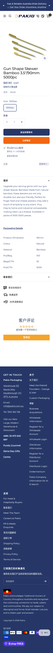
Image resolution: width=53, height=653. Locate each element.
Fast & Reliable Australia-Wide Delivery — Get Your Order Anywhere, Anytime (26, 5)
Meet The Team (11, 513)
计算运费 (13, 87)
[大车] (48, 16)
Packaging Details (13, 228)
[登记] (45, 581)
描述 (5, 180)
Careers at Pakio (12, 518)
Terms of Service (11, 559)
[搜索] (10, 16)
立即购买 (26, 140)
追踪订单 (7, 538)
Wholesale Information (35, 419)
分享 (5, 164)
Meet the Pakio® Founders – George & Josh (39, 389)
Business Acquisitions (35, 410)
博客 (31, 403)
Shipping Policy (11, 543)
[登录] (37, 16)
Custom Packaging (39, 398)
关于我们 (33, 380)
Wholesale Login (38, 439)
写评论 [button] (26, 337)
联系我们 (7, 277)
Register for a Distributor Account (36, 457)
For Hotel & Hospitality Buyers (12, 500)
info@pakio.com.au (13, 406)
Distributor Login (38, 466)
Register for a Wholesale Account (36, 430)
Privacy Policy (10, 554)
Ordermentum (37, 471)
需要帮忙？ (44, 164)
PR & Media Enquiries (9, 525)
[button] (26, 228)
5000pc (10, 107)
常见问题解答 (9, 532)
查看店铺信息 (12, 156)
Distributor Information (35, 446)
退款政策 (7, 548)
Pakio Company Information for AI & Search (38, 481)
